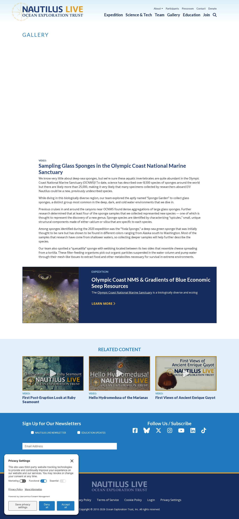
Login (151, 500)
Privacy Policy (82, 500)
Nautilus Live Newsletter (50, 432)
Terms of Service (108, 500)
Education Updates (94, 432)
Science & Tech (139, 14)
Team (159, 14)
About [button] (157, 8)
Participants (172, 8)
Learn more (102, 303)
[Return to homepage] (55, 11)
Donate (212, 8)
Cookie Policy (133, 500)
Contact (201, 8)
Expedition (113, 14)
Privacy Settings (170, 500)
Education (191, 14)
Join (206, 14)
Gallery (173, 14)
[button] (213, 14)
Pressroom (188, 8)
